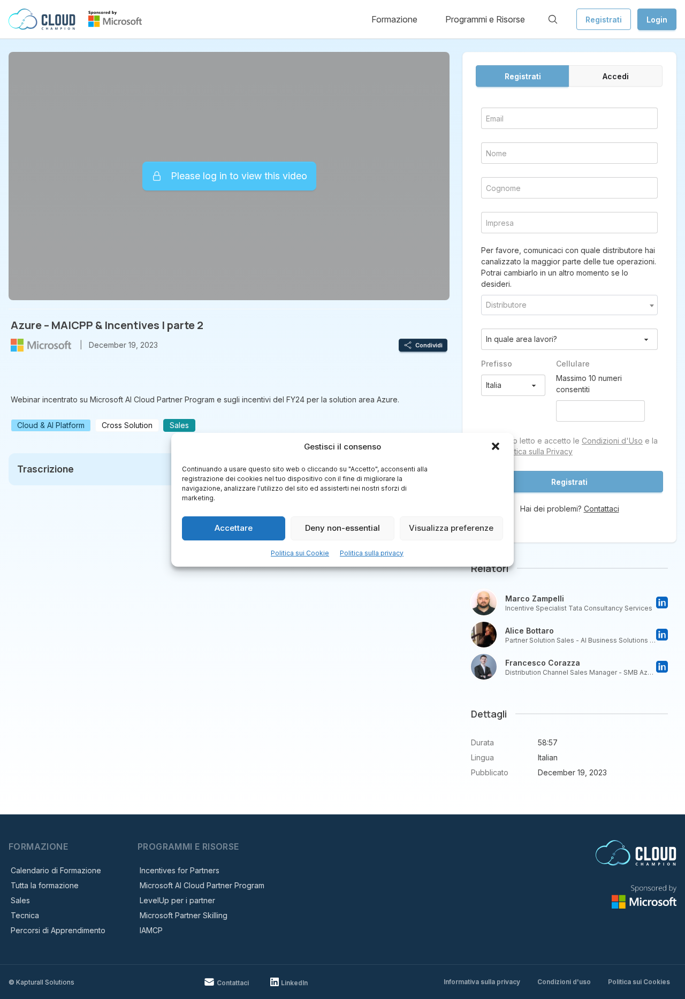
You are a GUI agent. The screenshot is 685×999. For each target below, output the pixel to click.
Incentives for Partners (179, 870)
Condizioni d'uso (564, 982)
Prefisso (496, 363)
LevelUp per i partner (177, 900)
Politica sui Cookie (300, 553)
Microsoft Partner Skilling (183, 915)
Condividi (429, 345)
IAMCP (151, 930)
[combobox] (569, 305)
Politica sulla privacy (372, 553)
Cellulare (573, 363)
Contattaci (601, 508)
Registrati (603, 19)
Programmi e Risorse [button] (485, 19)
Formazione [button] (394, 19)
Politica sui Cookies (639, 982)
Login (656, 19)
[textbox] (569, 305)
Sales (20, 900)
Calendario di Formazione (56, 870)
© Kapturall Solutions (41, 982)
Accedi (616, 76)
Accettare (234, 528)
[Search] (553, 19)
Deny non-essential (342, 528)
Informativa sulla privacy (482, 982)
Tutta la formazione (45, 885)
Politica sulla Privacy (537, 451)
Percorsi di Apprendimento (58, 930)
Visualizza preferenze (451, 528)
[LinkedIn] (662, 602)
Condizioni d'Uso (612, 440)
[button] (496, 447)
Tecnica (25, 915)
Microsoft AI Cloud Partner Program (202, 885)
